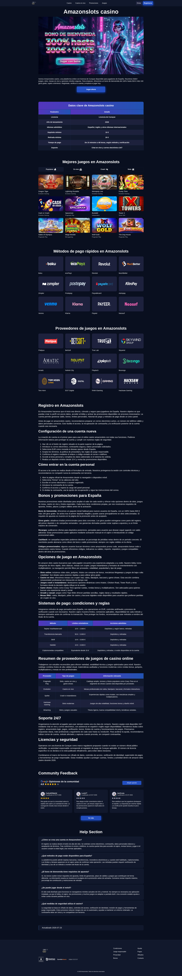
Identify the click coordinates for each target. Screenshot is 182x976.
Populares (49, 169)
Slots (129, 169)
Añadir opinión (132, 783)
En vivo (76, 169)
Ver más (91, 818)
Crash (103, 169)
